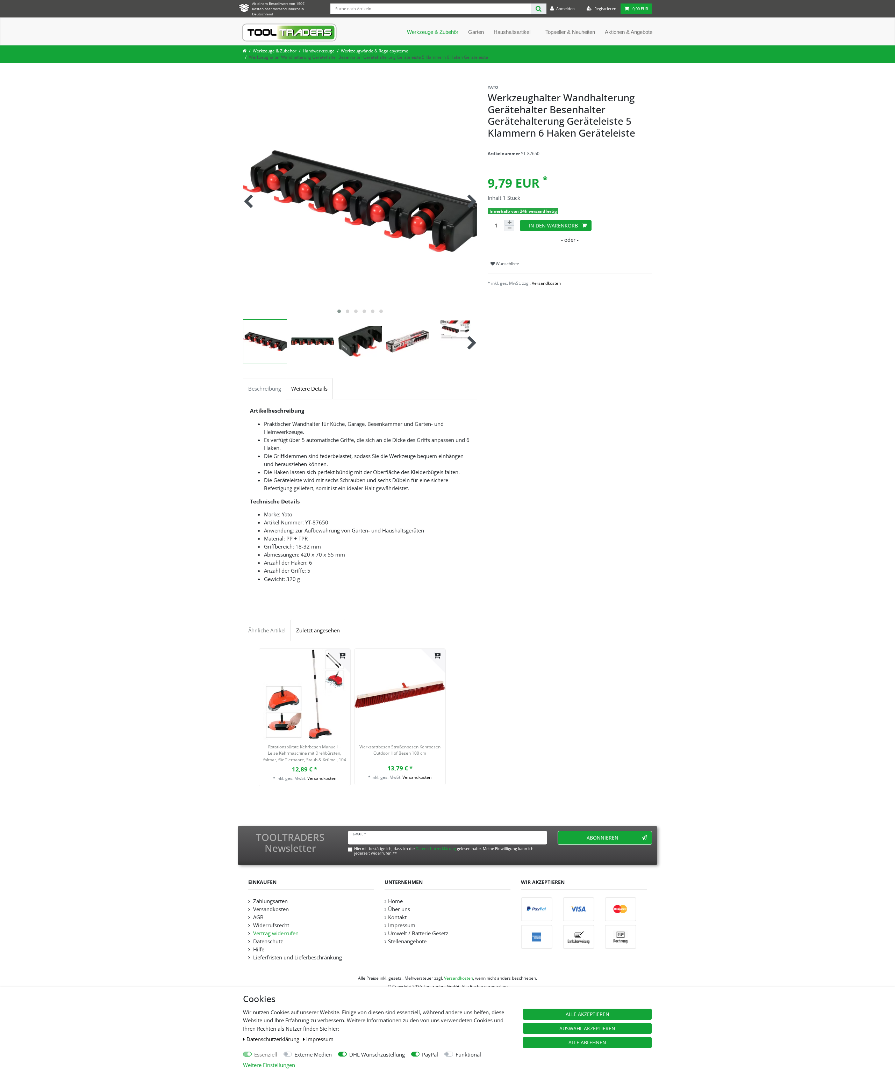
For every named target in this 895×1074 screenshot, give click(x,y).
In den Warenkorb (553, 225)
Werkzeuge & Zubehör (432, 32)
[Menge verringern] (509, 228)
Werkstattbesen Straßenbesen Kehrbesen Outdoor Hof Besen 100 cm (400, 750)
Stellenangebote (407, 941)
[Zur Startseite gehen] (244, 51)
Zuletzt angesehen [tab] (318, 630)
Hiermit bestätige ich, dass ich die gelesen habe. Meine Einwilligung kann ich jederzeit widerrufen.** (444, 850)
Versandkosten (546, 283)
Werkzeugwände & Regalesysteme (374, 51)
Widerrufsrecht (270, 925)
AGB (258, 917)
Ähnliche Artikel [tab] (267, 630)
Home (395, 901)
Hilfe (258, 949)
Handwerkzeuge (319, 51)
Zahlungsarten (270, 901)
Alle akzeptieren (587, 1014)
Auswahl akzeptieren (587, 1028)
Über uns (399, 909)
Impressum (320, 1039)
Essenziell (265, 1054)
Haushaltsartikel (512, 32)
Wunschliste (507, 264)
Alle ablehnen (587, 1042)
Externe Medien (313, 1054)
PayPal (430, 1054)
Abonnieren (602, 837)
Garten (476, 32)
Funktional (468, 1054)
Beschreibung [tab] (264, 388)
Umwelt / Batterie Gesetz (418, 933)
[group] (304, 694)
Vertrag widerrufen (275, 933)
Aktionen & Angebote (628, 32)
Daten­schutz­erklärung (273, 1039)
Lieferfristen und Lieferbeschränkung (297, 957)
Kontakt (397, 917)
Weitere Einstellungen (269, 1065)
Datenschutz (267, 941)
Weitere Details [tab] (309, 388)
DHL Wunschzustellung (377, 1054)
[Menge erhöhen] (509, 223)
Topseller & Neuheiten (570, 32)
